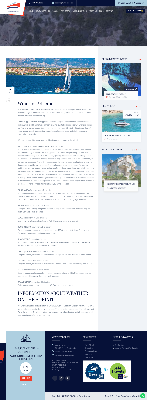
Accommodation (80, 11)
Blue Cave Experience (116, 94)
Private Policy (120, 396)
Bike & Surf (89, 357)
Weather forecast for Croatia (126, 348)
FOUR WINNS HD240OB (117, 135)
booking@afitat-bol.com (64, 3)
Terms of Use (109, 396)
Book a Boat (125, 3)
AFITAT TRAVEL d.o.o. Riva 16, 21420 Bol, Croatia (65, 346)
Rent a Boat (41, 11)
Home (31, 11)
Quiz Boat (139, 3)
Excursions (53, 11)
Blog (101, 11)
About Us (93, 11)
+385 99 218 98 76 (38, 3)
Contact (109, 11)
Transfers (65, 11)
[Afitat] (13, 7)
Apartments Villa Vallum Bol (121, 184)
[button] (136, 59)
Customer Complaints (133, 396)
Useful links (119, 345)
